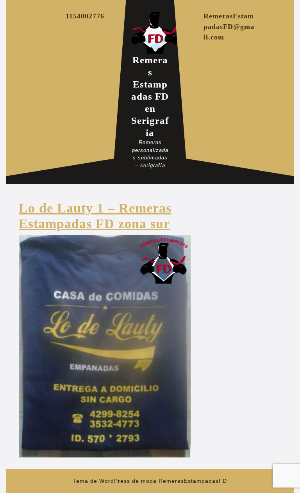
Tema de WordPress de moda (115, 481)
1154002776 (85, 16)
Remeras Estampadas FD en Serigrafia (150, 96)
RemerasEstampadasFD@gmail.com (229, 26)
